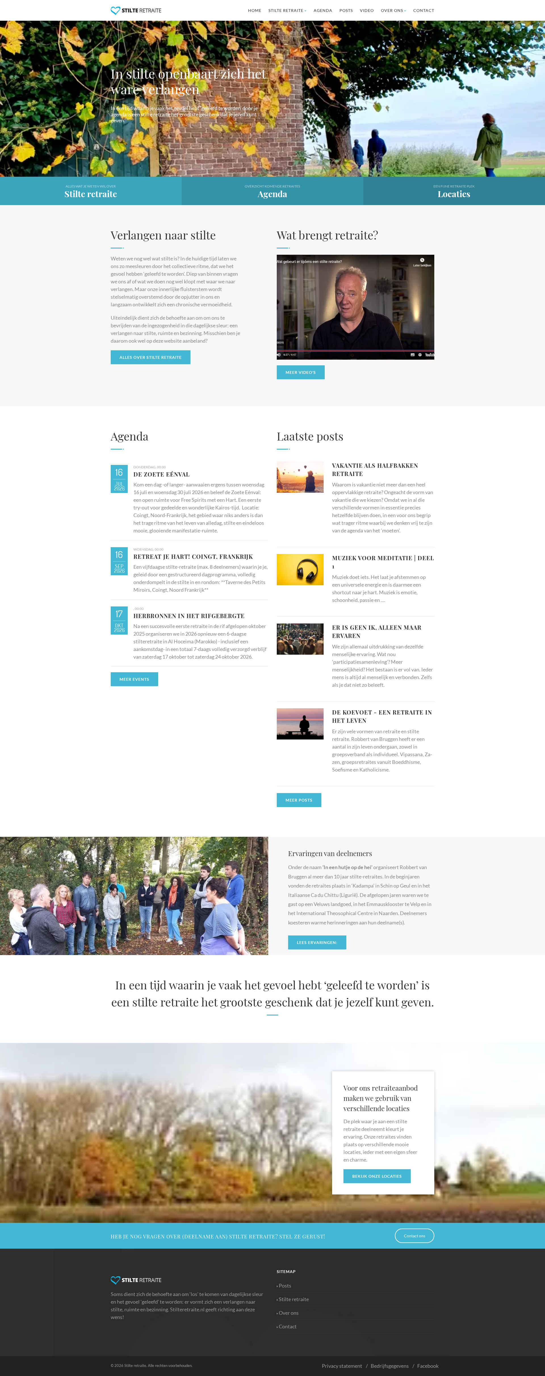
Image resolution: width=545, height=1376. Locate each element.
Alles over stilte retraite (151, 357)
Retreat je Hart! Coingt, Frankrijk (193, 556)
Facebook (428, 1366)
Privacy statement (342, 1366)
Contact (423, 10)
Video (367, 10)
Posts (346, 10)
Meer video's (301, 372)
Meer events (134, 679)
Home (254, 10)
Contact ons (414, 1235)
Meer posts (299, 800)
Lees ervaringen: (317, 942)
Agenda (323, 10)
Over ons (392, 10)
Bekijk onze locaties (377, 1176)
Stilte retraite (286, 10)
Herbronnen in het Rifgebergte (189, 615)
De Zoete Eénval (161, 474)
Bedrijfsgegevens (390, 1366)
